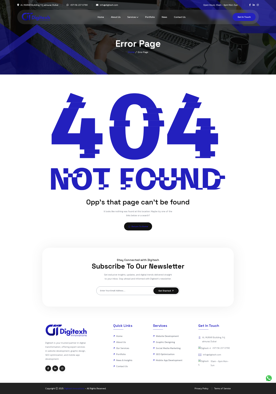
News (164, 17)
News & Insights (124, 360)
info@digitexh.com (109, 5)
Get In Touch (244, 17)
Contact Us (179, 17)
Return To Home (140, 226)
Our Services (122, 348)
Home (101, 17)
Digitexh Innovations (74, 388)
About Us (115, 17)
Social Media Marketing (168, 348)
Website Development (167, 336)
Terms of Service (222, 388)
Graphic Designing (165, 342)
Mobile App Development (169, 360)
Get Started (164, 290)
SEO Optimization (165, 354)
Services (131, 17)
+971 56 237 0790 (79, 5)
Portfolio (150, 17)
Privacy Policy (201, 388)
